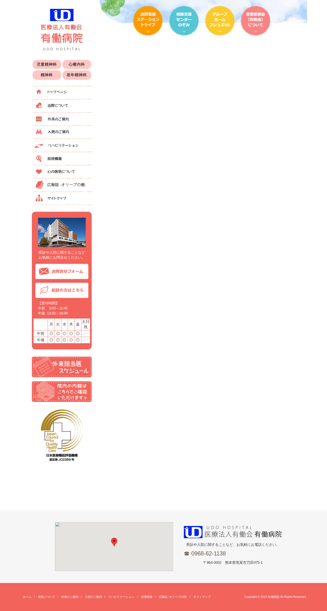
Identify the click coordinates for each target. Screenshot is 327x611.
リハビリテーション (62, 144)
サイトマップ (62, 198)
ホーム (62, 91)
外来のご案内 (62, 118)
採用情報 (62, 157)
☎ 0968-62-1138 (205, 553)
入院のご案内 (62, 131)
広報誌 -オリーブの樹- (62, 184)
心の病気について (62, 170)
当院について (62, 105)
